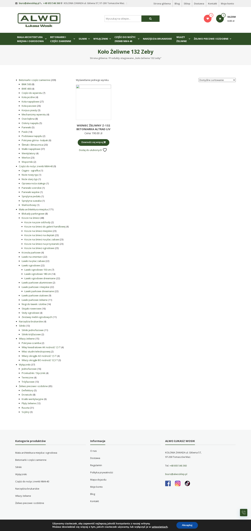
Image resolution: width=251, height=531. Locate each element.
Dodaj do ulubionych (91, 150)
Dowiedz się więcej (92, 142)
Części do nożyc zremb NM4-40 (125, 39)
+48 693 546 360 (51, 3)
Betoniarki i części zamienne (60, 39)
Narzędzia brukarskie (157, 38)
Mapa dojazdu (98, 479)
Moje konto (227, 3)
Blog (177, 3)
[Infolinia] (243, 512)
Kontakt (212, 3)
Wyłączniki (100, 38)
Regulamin (96, 465)
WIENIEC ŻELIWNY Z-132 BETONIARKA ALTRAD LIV (93, 127)
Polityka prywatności (101, 472)
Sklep (187, 3)
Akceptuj (187, 525)
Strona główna (162, 3)
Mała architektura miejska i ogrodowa (30, 39)
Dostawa (199, 3)
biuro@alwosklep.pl (29, 3)
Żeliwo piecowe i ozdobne (211, 38)
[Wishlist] (208, 18)
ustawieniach (160, 527)
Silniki (83, 38)
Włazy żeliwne (181, 39)
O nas (93, 450)
